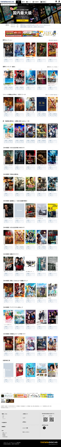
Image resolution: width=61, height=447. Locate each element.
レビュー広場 (25, 428)
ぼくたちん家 (39, 271)
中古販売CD (36, 1)
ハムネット (39, 57)
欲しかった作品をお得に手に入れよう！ (20, 393)
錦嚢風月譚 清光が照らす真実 (42, 351)
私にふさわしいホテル (18, 377)
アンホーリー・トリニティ (8, 191)
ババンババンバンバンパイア (30, 244)
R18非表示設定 (5, 436)
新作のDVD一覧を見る (53, 40)
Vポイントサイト (26, 432)
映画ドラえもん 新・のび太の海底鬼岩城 (33, 85)
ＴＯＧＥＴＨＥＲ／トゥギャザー (20, 218)
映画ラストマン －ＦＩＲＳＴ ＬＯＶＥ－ (22, 85)
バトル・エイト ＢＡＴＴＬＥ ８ (42, 191)
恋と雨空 (27, 351)
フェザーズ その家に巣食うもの (9, 218)
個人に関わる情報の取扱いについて (36, 406)
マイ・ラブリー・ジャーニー (19, 324)
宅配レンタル (5, 432)
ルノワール (50, 377)
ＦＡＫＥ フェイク (51, 218)
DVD (18, 1)
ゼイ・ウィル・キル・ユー (30, 165)
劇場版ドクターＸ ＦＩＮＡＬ (53, 111)
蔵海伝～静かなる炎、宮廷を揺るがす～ (10, 351)
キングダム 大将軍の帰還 (41, 138)
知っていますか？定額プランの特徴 (32, 393)
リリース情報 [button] (25, 4)
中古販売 (4, 435)
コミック (29, 1)
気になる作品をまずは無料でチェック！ (7, 398)
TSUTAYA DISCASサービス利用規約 (14, 406)
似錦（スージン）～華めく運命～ (20, 351)
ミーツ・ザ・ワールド (7, 377)
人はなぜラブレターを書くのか (31, 111)
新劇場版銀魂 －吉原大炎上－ (31, 57)
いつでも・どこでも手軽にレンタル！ (6, 393)
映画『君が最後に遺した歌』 (41, 244)
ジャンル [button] (20, 4)
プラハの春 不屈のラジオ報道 (9, 57)
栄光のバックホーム (51, 85)
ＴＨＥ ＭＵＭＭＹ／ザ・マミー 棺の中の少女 (45, 165)
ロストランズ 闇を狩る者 (8, 165)
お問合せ (24, 422)
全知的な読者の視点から (52, 165)
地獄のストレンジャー (29, 218)
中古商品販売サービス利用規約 (25, 406)
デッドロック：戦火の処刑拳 (30, 191)
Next (57, 52)
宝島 (15, 111)
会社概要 (2, 406)
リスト (56, 2)
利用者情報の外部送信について (6, 407)
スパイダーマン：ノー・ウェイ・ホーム (32, 138)
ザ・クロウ (16, 165)
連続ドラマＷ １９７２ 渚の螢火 (9, 271)
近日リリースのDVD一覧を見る (51, 94)
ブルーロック (50, 138)
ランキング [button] (32, 4)
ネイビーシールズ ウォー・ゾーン (20, 191)
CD (24, 1)
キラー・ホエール (51, 191)
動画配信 (44, 1)
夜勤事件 (49, 244)
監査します (39, 324)
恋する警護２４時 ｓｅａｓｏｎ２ (31, 271)
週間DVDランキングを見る (52, 66)
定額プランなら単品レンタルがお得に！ (46, 393)
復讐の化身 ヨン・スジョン (30, 324)
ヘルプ (54, 4)
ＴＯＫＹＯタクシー (40, 85)
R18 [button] (57, 4)
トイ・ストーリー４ (18, 138)
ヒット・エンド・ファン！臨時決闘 (54, 57)
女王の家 (49, 324)
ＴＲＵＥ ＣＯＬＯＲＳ (52, 271)
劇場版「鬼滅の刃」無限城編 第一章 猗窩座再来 (12, 111)
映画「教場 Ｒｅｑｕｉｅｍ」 (42, 111)
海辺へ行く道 (28, 377)
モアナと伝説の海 (7, 138)
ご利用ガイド (50, 4)
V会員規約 (6, 406)
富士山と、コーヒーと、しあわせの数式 (43, 377)
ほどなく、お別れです (7, 85)
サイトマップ (13, 407)
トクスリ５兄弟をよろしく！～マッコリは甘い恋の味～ (13, 324)
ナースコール (17, 57)
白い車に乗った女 (40, 218)
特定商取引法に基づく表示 (47, 406)
